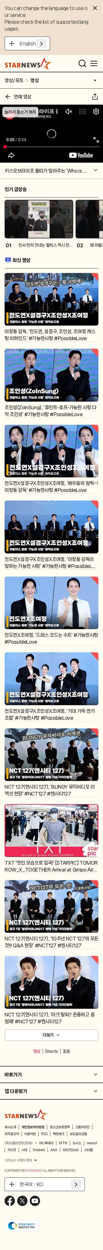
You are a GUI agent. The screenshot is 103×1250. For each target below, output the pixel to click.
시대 (24, 1150)
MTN (63, 1143)
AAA (53, 1150)
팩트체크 (58, 1134)
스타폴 (88, 1150)
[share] (95, 96)
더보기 (48, 1035)
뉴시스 (77, 1143)
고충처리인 (82, 1127)
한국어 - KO (31, 1184)
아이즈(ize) (71, 1150)
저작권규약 (12, 1134)
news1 (92, 1143)
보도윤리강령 (78, 1134)
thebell (39, 1150)
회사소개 (10, 1127)
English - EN (33, 43)
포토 (66, 1051)
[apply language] (41, 43)
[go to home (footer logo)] (26, 1114)
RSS (44, 1134)
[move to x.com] (22, 1201)
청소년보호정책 (60, 1127)
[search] (82, 63)
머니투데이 (46, 1143)
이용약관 (30, 1134)
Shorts (51, 1051)
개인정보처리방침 (32, 1127)
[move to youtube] (35, 1201)
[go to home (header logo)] (28, 63)
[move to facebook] (10, 1201)
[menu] (93, 63)
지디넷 (11, 1150)
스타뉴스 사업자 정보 (18, 1160)
